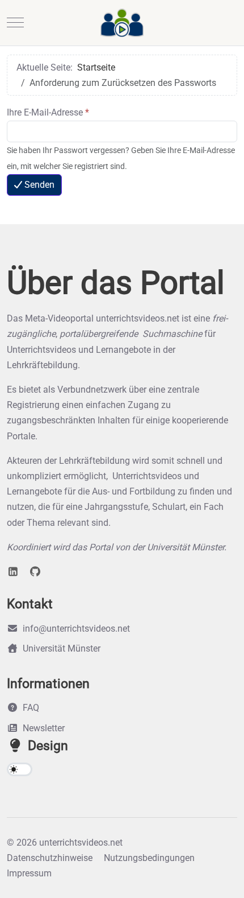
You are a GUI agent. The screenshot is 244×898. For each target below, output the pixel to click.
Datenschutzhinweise (49, 857)
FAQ (31, 707)
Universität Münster (61, 648)
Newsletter (44, 728)
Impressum (29, 873)
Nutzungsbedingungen (149, 857)
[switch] (19, 769)
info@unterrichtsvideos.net (76, 628)
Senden (39, 184)
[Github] (35, 572)
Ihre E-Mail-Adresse (48, 112)
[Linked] (13, 572)
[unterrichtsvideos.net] (122, 23)
